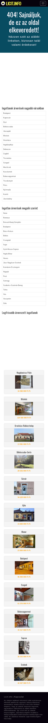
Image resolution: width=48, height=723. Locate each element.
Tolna (5, 290)
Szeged (6, 163)
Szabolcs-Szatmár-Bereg (13, 285)
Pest (5, 276)
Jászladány (7, 199)
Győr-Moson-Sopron (11, 249)
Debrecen (7, 149)
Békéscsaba (8, 127)
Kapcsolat (19, 697)
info (13, 3)
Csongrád (7, 240)
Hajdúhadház (8, 145)
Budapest (7, 113)
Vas (4, 294)
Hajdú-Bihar (7, 254)
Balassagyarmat (9, 176)
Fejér (5, 245)
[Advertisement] (24, 80)
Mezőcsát (7, 167)
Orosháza (7, 140)
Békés (5, 236)
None (5, 213)
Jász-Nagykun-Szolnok (12, 263)
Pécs (5, 185)
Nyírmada (7, 190)
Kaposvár (7, 118)
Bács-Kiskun (8, 231)
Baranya (6, 218)
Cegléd (6, 154)
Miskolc (6, 136)
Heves (5, 258)
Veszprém (7, 299)
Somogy (6, 281)
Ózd (4, 122)
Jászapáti (7, 131)
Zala (5, 303)
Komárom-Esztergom (11, 267)
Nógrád (6, 272)
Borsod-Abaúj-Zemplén (12, 222)
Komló (5, 194)
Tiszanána (7, 158)
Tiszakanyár (8, 181)
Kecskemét (7, 172)
